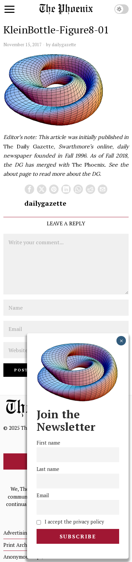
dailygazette (64, 44)
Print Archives (19, 544)
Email (43, 495)
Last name (48, 469)
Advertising (16, 532)
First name (48, 443)
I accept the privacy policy (73, 521)
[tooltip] (29, 189)
